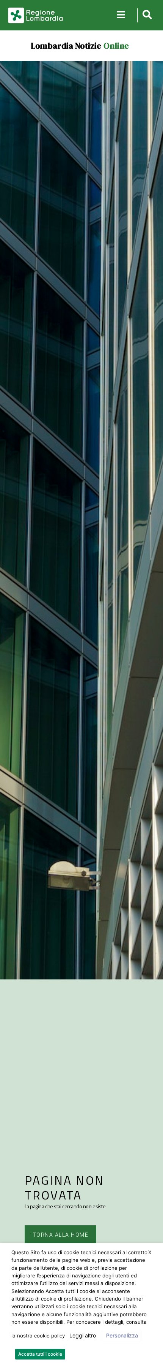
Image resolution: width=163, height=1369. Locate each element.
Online (116, 45)
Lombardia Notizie (66, 45)
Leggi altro (82, 1335)
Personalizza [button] (122, 1335)
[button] (146, 15)
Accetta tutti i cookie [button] (40, 1354)
